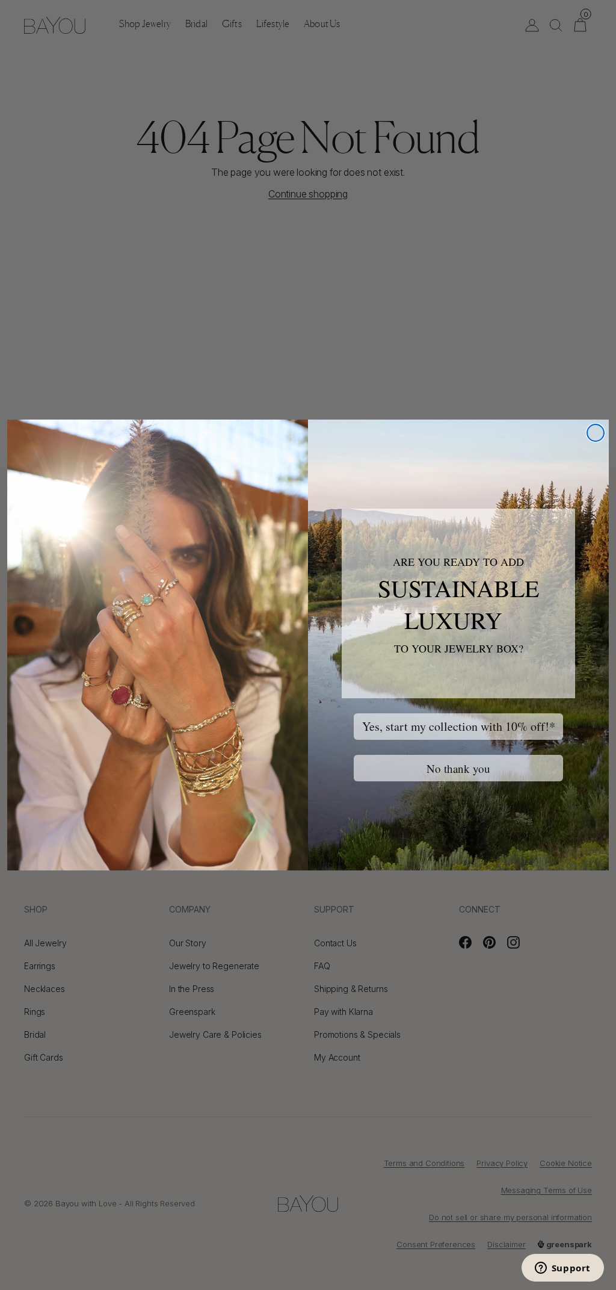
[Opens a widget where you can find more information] (562, 1269)
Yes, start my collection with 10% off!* (458, 726)
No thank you (458, 768)
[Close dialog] (595, 432)
